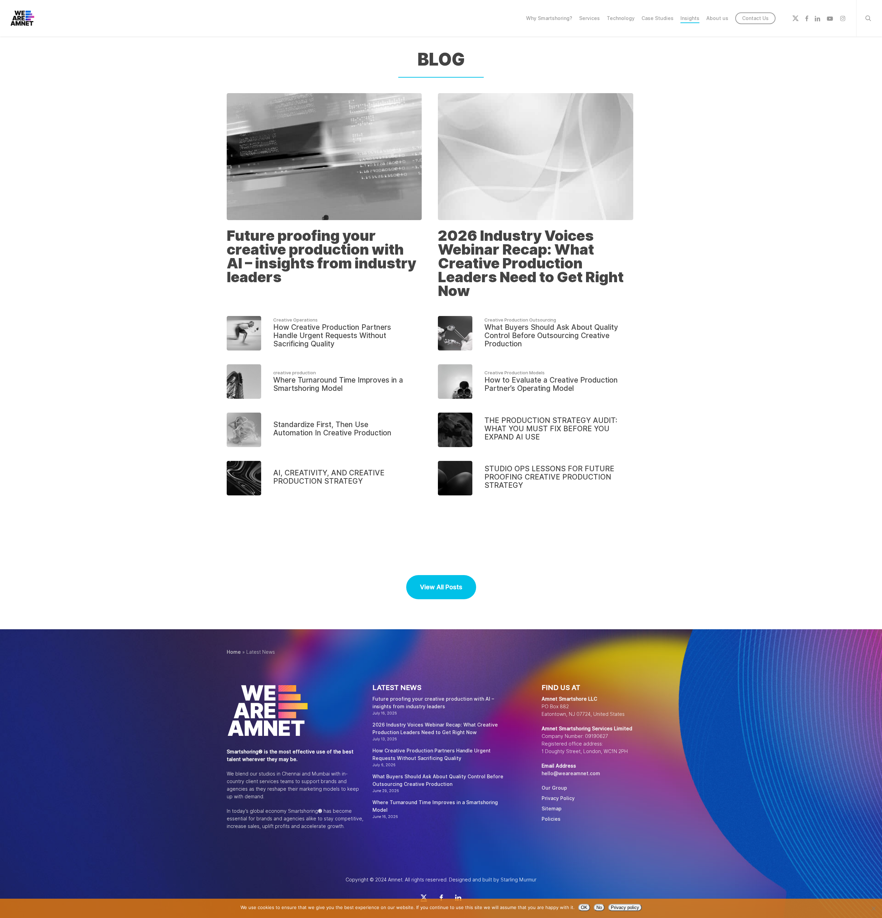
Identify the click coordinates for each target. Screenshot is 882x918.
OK (584, 907)
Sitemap (552, 808)
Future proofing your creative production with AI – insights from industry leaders (433, 702)
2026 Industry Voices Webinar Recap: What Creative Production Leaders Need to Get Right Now (435, 728)
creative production (294, 372)
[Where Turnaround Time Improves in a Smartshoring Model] (324, 381)
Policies (551, 819)
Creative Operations (295, 320)
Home (234, 652)
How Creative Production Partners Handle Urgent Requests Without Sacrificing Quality (431, 754)
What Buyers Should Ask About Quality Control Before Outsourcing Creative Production (437, 780)
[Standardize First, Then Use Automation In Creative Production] (324, 430)
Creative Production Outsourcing (520, 320)
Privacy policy (625, 907)
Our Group (554, 788)
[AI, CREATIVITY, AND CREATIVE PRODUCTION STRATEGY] (324, 478)
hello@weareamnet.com (571, 773)
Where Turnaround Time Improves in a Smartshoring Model (435, 806)
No (599, 907)
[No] (873, 908)
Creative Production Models (514, 372)
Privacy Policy (558, 798)
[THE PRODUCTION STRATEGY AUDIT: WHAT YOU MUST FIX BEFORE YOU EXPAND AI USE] (535, 430)
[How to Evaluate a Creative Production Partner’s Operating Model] (535, 381)
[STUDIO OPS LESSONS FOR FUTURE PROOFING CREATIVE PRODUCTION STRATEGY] (535, 478)
